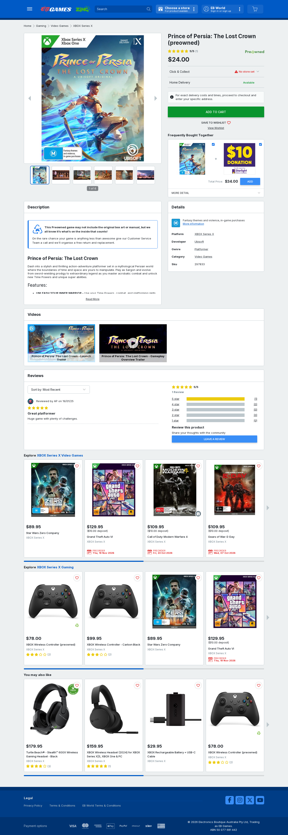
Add (250, 181)
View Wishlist (216, 128)
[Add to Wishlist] (77, 466)
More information (193, 223)
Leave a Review (214, 439)
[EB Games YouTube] (260, 800)
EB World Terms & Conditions (101, 805)
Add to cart (216, 112)
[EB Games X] (250, 800)
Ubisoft (199, 241)
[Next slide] (156, 98)
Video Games (60, 25)
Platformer (201, 249)
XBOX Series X (83, 25)
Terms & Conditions (62, 805)
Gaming (41, 25)
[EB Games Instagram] (240, 800)
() (194, 51)
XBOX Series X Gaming (55, 567)
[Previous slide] (29, 98)
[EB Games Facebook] (229, 800)
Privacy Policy (33, 805)
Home (27, 25)
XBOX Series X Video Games (60, 455)
